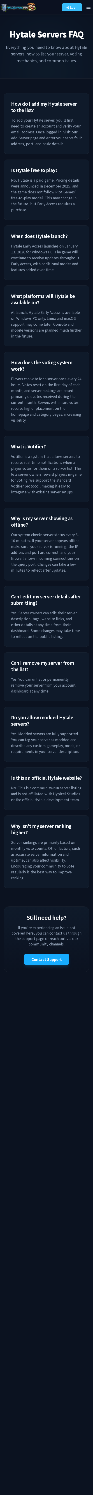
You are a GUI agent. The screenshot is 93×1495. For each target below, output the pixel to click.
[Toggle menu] (88, 7)
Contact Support (46, 959)
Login (74, 7)
